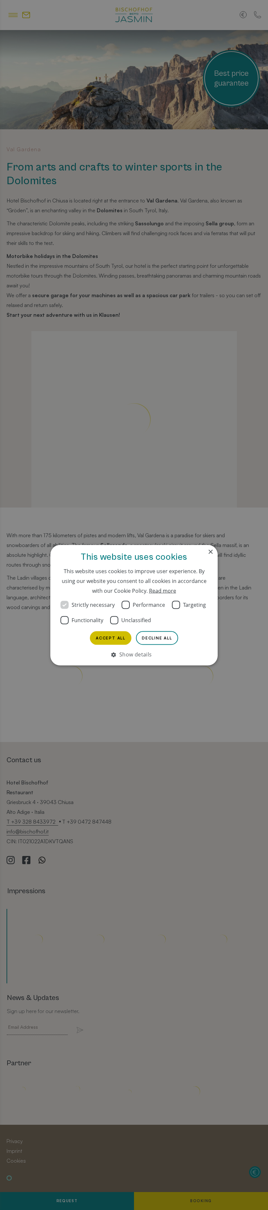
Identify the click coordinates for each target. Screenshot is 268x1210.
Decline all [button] (157, 637)
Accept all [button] (111, 637)
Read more (162, 590)
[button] (134, 654)
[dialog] (134, 605)
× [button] (210, 551)
